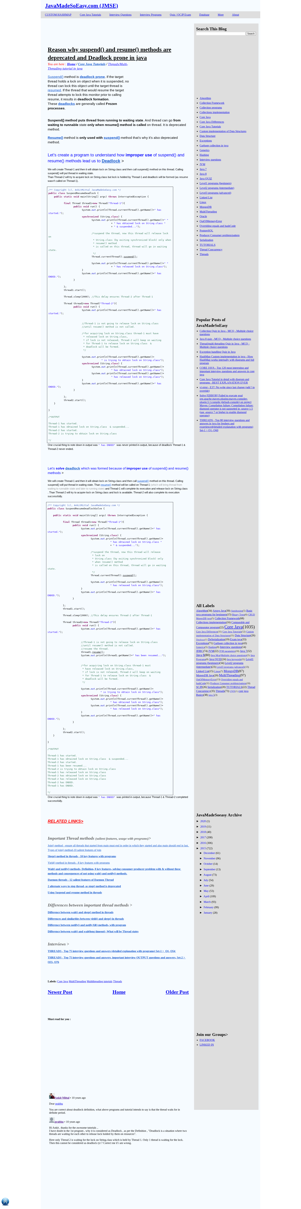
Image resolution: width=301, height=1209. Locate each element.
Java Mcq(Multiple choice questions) (229, 655)
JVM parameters (227, 651)
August (207, 874)
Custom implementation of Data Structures (223, 131)
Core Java (62, 981)
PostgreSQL (206, 230)
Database (204, 14)
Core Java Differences (212, 121)
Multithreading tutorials (99, 981)
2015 (203, 848)
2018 (203, 831)
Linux (203, 202)
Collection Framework (212, 102)
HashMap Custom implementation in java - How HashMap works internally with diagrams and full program (227, 360)
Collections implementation (215, 112)
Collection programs (211, 107)
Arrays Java (219, 610)
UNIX (232, 691)
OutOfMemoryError (211, 221)
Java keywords (234, 659)
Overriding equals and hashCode (218, 225)
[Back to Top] (5, 1202)
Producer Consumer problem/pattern (220, 235)
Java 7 (203, 169)
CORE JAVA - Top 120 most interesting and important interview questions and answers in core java (227, 371)
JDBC (199, 651)
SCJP (199, 687)
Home (119, 992)
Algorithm (205, 98)
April (206, 896)
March (207, 901)
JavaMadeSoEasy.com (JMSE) (81, 5)
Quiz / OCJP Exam (180, 14)
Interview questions (210, 159)
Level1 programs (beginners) (215, 183)
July (206, 880)
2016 (203, 842)
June (206, 885)
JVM (202, 164)
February (209, 907)
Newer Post (60, 992)
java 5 (211, 695)
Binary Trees (238, 614)
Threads (117, 981)
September (209, 869)
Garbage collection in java (214, 145)
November (209, 858)
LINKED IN (207, 1044)
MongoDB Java (205, 675)
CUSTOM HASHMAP (58, 14)
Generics (204, 150)
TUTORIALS (207, 244)
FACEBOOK (207, 1040)
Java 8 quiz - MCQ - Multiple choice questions (225, 338)
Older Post (177, 992)
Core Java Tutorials (90, 14)
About (235, 14)
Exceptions (206, 140)
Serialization (206, 239)
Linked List (206, 197)
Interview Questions (120, 14)
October (208, 863)
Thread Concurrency (211, 249)
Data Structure (207, 135)
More (221, 14)
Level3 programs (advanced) (215, 192)
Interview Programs (150, 14)
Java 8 (203, 173)
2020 (203, 821)
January (208, 912)
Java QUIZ (206, 178)
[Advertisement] (111, 31)
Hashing (204, 154)
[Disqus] (118, 1135)
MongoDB (206, 206)
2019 (203, 826)
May (206, 890)
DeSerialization (216, 639)
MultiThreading (77, 981)
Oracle (203, 216)
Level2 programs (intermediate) (217, 187)
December (209, 853)
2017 (203, 837)
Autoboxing (237, 610)
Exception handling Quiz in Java (218, 351)
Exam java (236, 639)
